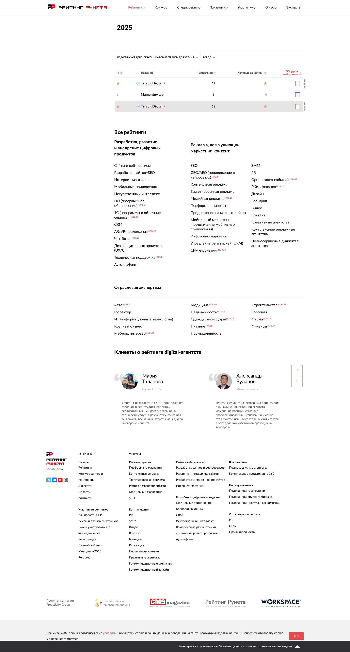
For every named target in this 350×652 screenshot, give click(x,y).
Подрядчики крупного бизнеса (250, 496)
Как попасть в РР (90, 515)
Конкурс (161, 7)
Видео (133, 527)
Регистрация (87, 539)
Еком (233, 526)
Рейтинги (85, 467)
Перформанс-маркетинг (146, 467)
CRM (179, 515)
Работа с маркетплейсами (147, 485)
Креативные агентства (144, 557)
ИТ (231, 519)
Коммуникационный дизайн (149, 569)
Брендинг (135, 539)
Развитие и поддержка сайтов (197, 473)
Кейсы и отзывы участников (98, 521)
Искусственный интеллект (195, 521)
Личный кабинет (90, 545)
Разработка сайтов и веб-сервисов (200, 467)
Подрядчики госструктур (247, 490)
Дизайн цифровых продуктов (197, 533)
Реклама (84, 557)
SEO (132, 498)
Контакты (85, 498)
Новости (84, 492)
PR (131, 515)
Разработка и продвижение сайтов (200, 479)
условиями (110, 633)
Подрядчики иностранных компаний (255, 502)
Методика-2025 (89, 551)
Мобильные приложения (193, 502)
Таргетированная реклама (147, 479)
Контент (135, 533)
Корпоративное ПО (189, 509)
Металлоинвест (247, 389)
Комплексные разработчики (196, 527)
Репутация (136, 545)
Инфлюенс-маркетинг (144, 551)
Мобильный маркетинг (145, 492)
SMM (132, 521)
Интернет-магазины (190, 485)
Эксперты (293, 7)
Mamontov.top (152, 94)
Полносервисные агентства (248, 467)
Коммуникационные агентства (150, 563)
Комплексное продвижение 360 (251, 473)
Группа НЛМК (151, 389)
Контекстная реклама (144, 473)
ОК (296, 635)
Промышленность (242, 532)
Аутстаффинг (185, 539)
